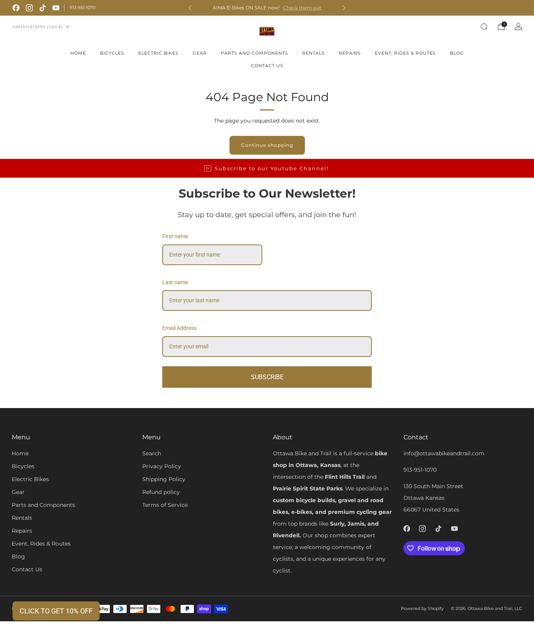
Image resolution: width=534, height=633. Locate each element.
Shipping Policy (163, 479)
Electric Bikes (158, 53)
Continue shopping (267, 145)
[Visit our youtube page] (56, 7)
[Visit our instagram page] (29, 7)
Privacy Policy (161, 466)
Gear (200, 53)
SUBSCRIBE (267, 377)
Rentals (313, 53)
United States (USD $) (38, 27)
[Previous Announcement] (190, 8)
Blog (457, 53)
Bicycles (112, 53)
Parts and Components (254, 53)
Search (151, 453)
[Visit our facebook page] (16, 7)
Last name (175, 282)
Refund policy (161, 492)
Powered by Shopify (422, 608)
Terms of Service (165, 505)
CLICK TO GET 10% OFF (56, 611)
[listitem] (266, 8)
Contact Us (267, 65)
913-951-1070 (82, 7)
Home (78, 53)
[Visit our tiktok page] (42, 7)
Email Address (179, 328)
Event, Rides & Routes (405, 53)
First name (175, 236)
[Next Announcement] (344, 8)
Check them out (302, 8)
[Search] (484, 26)
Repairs (350, 53)
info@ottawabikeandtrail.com (443, 453)
